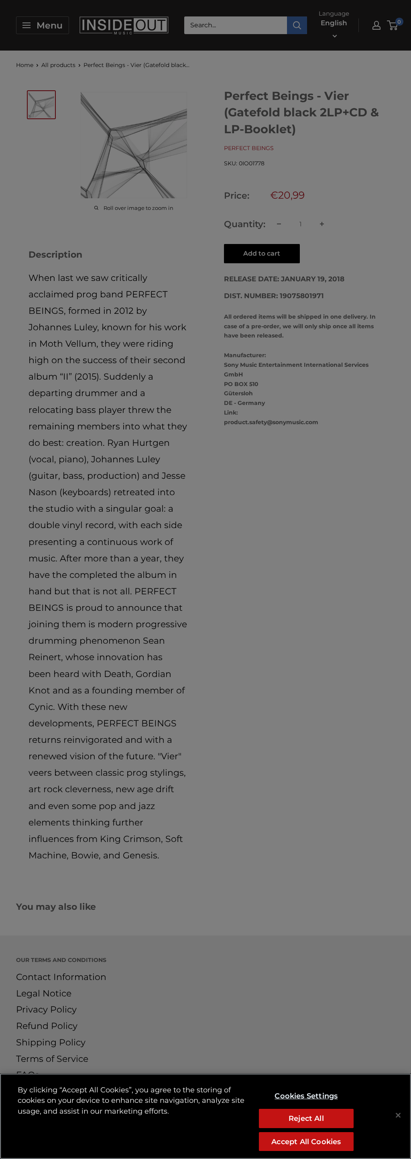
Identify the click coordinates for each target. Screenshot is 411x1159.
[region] (205, 1116)
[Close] (398, 1115)
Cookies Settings (306, 1096)
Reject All (306, 1118)
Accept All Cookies (306, 1141)
